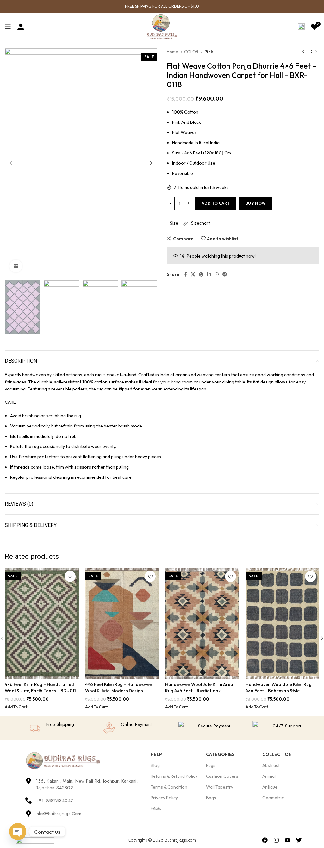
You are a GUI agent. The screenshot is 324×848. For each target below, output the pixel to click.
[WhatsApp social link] (217, 274)
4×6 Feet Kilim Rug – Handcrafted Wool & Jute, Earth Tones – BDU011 (40, 688)
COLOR (191, 51)
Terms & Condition (169, 787)
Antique (269, 787)
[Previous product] (303, 52)
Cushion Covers (222, 776)
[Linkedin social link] (209, 274)
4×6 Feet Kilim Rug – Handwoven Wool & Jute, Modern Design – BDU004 (118, 691)
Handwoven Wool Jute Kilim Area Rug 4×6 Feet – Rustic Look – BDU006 (199, 691)
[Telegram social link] (225, 274)
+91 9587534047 (54, 800)
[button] (16, 706)
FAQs (156, 808)
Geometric (273, 798)
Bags (211, 798)
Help (156, 754)
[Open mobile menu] (8, 26)
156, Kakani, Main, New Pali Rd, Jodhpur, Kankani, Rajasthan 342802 (87, 784)
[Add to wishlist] (70, 576)
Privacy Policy (164, 798)
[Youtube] (287, 840)
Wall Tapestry (219, 787)
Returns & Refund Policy (174, 776)
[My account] (20, 26)
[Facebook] (265, 840)
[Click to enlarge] (15, 266)
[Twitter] (298, 840)
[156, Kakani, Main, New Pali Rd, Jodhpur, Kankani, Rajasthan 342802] (28, 781)
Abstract (271, 765)
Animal (269, 776)
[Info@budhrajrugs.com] (28, 813)
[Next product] (316, 52)
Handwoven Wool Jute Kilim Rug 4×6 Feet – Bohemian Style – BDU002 (279, 691)
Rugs (210, 765)
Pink (208, 51)
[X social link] (193, 274)
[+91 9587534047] (28, 800)
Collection (277, 754)
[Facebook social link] (185, 274)
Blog (155, 765)
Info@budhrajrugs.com (58, 813)
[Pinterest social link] (201, 274)
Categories (220, 754)
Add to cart (216, 203)
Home (173, 51)
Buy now (256, 203)
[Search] (301, 26)
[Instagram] (276, 840)
